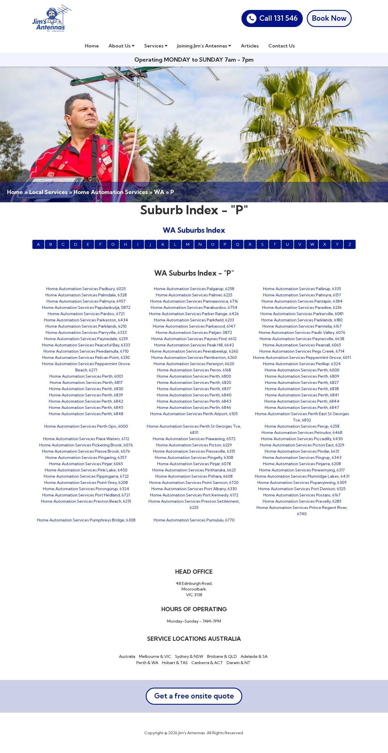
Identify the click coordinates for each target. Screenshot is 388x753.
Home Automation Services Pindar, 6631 (302, 451)
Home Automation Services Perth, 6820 (194, 382)
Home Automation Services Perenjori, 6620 (194, 363)
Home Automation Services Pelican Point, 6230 (86, 357)
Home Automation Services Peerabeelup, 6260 (194, 351)
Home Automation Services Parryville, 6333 (86, 332)
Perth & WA (147, 662)
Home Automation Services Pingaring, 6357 (86, 457)
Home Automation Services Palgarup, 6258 (194, 288)
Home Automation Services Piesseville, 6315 (194, 451)
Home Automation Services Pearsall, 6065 (302, 345)
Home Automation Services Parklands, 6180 (302, 320)
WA (159, 191)
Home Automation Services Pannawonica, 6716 (194, 301)
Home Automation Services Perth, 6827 (302, 382)
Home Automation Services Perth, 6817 (86, 382)
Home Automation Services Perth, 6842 (86, 401)
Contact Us (281, 46)
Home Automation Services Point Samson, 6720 (194, 482)
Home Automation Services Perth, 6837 (194, 388)
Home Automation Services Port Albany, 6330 (194, 488)
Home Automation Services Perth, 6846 (194, 407)
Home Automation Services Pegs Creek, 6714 (302, 351)
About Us (120, 46)
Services (154, 46)
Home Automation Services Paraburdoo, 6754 (194, 307)
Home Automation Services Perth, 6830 (86, 388)
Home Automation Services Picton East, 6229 (302, 445)
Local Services (48, 191)
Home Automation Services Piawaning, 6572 (194, 438)
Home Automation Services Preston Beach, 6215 (86, 501)
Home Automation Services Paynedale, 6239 (86, 338)
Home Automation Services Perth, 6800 (194, 376)
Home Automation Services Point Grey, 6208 (86, 482)
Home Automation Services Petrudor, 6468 (302, 432)
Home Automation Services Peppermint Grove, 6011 (302, 357)
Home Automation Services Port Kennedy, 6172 (194, 495)
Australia (127, 656)
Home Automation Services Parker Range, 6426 (194, 313)
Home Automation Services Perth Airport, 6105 (194, 413)
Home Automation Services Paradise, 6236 (302, 307)
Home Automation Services (111, 191)
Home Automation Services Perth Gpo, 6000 (86, 426)
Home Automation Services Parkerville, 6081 (301, 313)
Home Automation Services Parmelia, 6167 (302, 326)
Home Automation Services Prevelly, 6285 (302, 501)
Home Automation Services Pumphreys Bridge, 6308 (86, 520)
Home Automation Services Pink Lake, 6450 (86, 470)
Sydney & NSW (189, 656)
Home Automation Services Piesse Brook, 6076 (86, 451)
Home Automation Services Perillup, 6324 (302, 363)
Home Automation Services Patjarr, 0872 (194, 332)
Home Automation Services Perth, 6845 (86, 407)
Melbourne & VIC (155, 656)
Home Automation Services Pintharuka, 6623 (194, 470)
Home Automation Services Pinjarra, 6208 (302, 463)
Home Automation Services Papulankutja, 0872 (86, 307)
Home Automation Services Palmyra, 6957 (86, 301)
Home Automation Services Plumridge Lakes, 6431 (302, 476)
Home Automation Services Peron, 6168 (194, 370)
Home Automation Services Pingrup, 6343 (302, 457)
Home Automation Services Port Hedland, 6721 (86, 495)
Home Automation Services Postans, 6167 (302, 495)
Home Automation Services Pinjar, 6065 (86, 463)
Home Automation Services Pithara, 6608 (194, 476)
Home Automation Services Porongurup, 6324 (86, 488)
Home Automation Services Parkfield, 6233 (194, 320)
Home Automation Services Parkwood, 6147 (194, 326)
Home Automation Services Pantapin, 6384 (302, 301)
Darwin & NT (239, 662)
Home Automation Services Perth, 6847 (302, 407)
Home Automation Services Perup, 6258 (302, 426)
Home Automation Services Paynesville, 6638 (302, 338)
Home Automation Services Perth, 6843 (194, 401)
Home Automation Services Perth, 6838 (302, 388)
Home (92, 46)
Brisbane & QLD (222, 656)
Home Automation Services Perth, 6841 (302, 395)
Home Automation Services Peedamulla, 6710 (86, 351)
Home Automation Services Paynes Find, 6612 (194, 338)
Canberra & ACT (207, 662)
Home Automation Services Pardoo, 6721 (86, 313)
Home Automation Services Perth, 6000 (302, 370)
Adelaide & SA (254, 656)
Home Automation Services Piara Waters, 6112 (86, 438)
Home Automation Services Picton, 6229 (194, 445)
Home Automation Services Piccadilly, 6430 (302, 438)
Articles (250, 46)
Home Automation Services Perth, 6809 (302, 376)
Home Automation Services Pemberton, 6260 (194, 357)
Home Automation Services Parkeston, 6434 (86, 320)
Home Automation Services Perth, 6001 (86, 376)
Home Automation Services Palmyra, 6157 (302, 295)
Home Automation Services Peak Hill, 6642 (194, 345)
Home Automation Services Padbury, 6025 (86, 288)
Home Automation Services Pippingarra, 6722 (86, 476)
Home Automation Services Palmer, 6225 (194, 295)
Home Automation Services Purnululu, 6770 (194, 520)
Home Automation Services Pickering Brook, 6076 (86, 445)
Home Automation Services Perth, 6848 (86, 413)
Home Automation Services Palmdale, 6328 (86, 295)
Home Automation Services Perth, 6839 (86, 395)
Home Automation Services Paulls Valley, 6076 (302, 332)
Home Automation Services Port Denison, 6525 (302, 488)
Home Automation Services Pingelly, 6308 (194, 457)
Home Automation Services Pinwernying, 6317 (302, 470)
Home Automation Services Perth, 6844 (301, 401)
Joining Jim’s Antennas (202, 46)
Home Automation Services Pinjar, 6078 (194, 463)
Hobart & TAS (175, 662)
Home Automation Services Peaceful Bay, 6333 (86, 345)
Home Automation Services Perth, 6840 (194, 395)
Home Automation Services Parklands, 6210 (86, 326)
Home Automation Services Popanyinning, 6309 (302, 482)
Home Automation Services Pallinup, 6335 (302, 288)
